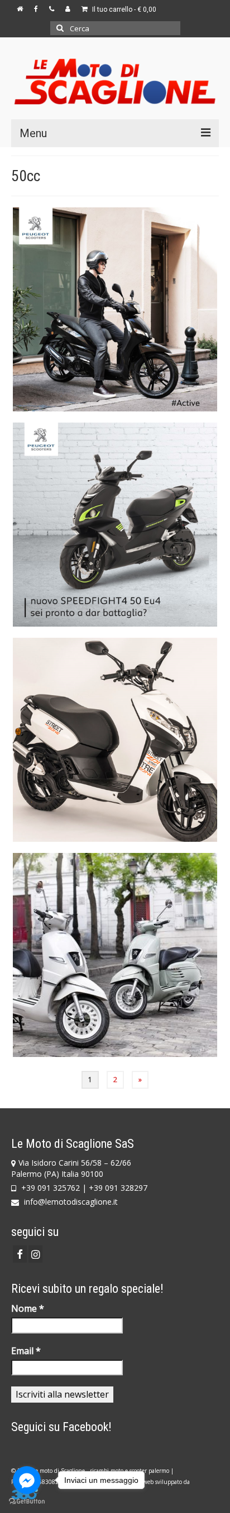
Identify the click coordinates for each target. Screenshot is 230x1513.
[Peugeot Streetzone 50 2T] (115, 740)
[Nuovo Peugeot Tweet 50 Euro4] (115, 309)
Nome (27, 1308)
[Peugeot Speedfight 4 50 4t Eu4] (115, 525)
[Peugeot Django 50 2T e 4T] (115, 955)
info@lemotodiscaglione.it (70, 1201)
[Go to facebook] (27, 1480)
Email (26, 1351)
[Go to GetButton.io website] (27, 1501)
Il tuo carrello (123, 9)
